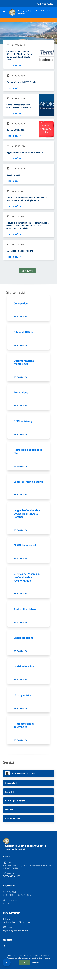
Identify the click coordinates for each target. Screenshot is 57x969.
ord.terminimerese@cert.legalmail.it (19, 922)
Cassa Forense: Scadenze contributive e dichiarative (18, 106)
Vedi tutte (27, 270)
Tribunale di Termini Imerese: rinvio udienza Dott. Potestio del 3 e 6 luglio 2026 (26, 199)
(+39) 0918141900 (11, 876)
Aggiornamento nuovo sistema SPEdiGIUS (25, 152)
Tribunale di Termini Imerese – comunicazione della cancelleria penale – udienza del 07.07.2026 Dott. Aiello (27, 225)
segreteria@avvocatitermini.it (16, 930)
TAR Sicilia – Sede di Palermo (19, 250)
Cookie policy (36, 962)
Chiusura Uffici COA (15, 129)
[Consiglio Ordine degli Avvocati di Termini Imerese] (12, 12)
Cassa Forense (13, 174)
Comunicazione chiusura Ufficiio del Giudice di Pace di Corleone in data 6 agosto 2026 (19, 55)
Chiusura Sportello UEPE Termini (21, 82)
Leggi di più (12, 65)
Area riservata (44, 3)
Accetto (24, 962)
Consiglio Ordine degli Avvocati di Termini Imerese (26, 847)
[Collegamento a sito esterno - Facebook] (4, 945)
